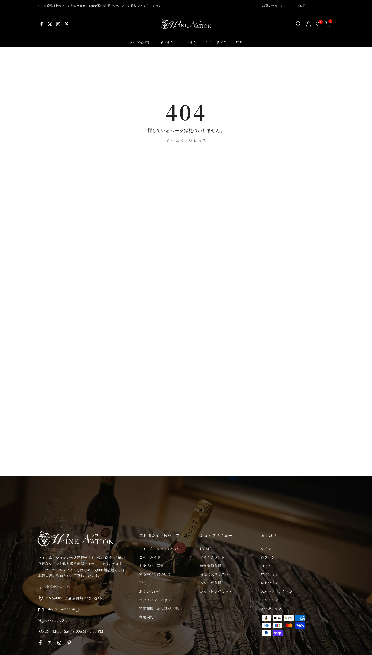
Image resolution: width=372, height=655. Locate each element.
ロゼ (239, 42)
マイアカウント (212, 557)
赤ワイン (166, 42)
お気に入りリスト (214, 574)
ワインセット (271, 574)
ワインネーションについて (160, 548)
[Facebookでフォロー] (41, 24)
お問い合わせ (149, 591)
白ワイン (189, 42)
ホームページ (180, 140)
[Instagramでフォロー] (58, 24)
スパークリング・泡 (277, 591)
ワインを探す (140, 42)
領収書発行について (155, 574)
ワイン (266, 548)
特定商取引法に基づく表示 (160, 608)
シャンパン (269, 599)
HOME (206, 548)
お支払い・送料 (151, 565)
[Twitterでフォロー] (50, 24)
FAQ (143, 582)
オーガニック (271, 608)
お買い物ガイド (272, 5)
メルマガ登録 (210, 582)
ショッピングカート (216, 591)
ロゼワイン (269, 582)
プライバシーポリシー (157, 599)
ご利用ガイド (149, 557)
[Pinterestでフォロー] (66, 24)
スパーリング (216, 42)
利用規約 (146, 616)
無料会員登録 (210, 565)
